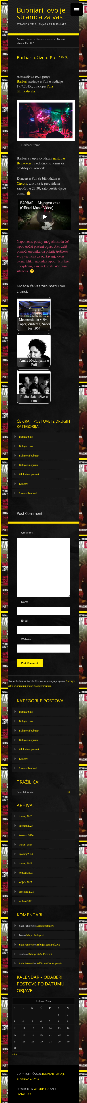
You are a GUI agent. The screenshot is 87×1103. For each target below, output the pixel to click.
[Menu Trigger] (76, 9)
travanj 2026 (25, 816)
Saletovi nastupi (44, 39)
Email (24, 620)
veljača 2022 (25, 882)
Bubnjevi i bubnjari (29, 455)
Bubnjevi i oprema (28, 465)
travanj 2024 (25, 844)
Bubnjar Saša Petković (48, 944)
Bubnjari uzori (26, 446)
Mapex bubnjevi (45, 925)
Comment (27, 532)
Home (29, 39)
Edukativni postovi (29, 474)
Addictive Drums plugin (49, 963)
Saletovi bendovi (28, 493)
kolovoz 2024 (26, 835)
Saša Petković (26, 944)
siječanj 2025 (26, 825)
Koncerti (23, 483)
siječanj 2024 (26, 854)
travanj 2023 (25, 863)
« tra (14, 1054)
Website (26, 639)
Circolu (22, 183)
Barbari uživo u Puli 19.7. (42, 58)
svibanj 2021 (26, 901)
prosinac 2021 (26, 891)
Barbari (22, 81)
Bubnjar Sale (26, 436)
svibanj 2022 (26, 872)
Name (25, 602)
